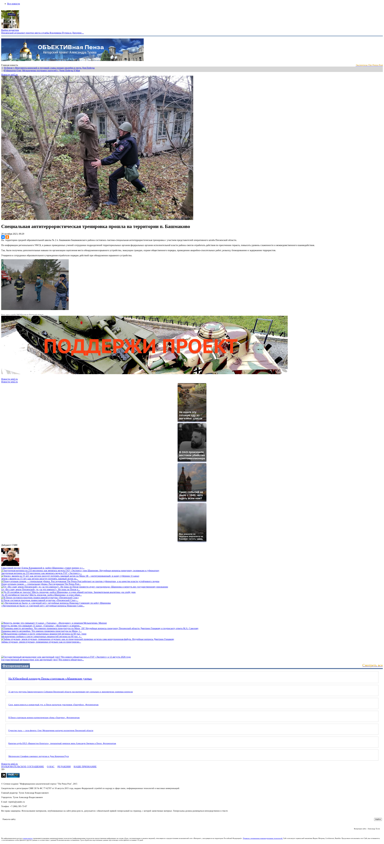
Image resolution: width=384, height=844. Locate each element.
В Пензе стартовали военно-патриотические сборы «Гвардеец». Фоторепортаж (44, 717)
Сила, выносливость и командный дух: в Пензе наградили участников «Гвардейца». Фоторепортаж (53, 705)
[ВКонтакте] (3, 237)
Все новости (13, 3)
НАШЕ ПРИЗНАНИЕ (85, 766)
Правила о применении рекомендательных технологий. (263, 838)
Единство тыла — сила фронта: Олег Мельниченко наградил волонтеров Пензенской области (50, 730)
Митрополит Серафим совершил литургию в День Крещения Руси (38, 756)
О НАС (50, 766)
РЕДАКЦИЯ (64, 766)
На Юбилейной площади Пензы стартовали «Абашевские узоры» (50, 678)
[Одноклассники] (7, 237)
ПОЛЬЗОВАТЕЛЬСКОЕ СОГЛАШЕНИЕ (22, 766)
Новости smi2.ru (9, 74)
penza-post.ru (28, 838)
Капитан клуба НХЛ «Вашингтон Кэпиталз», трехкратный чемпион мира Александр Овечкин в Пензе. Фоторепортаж (62, 743)
